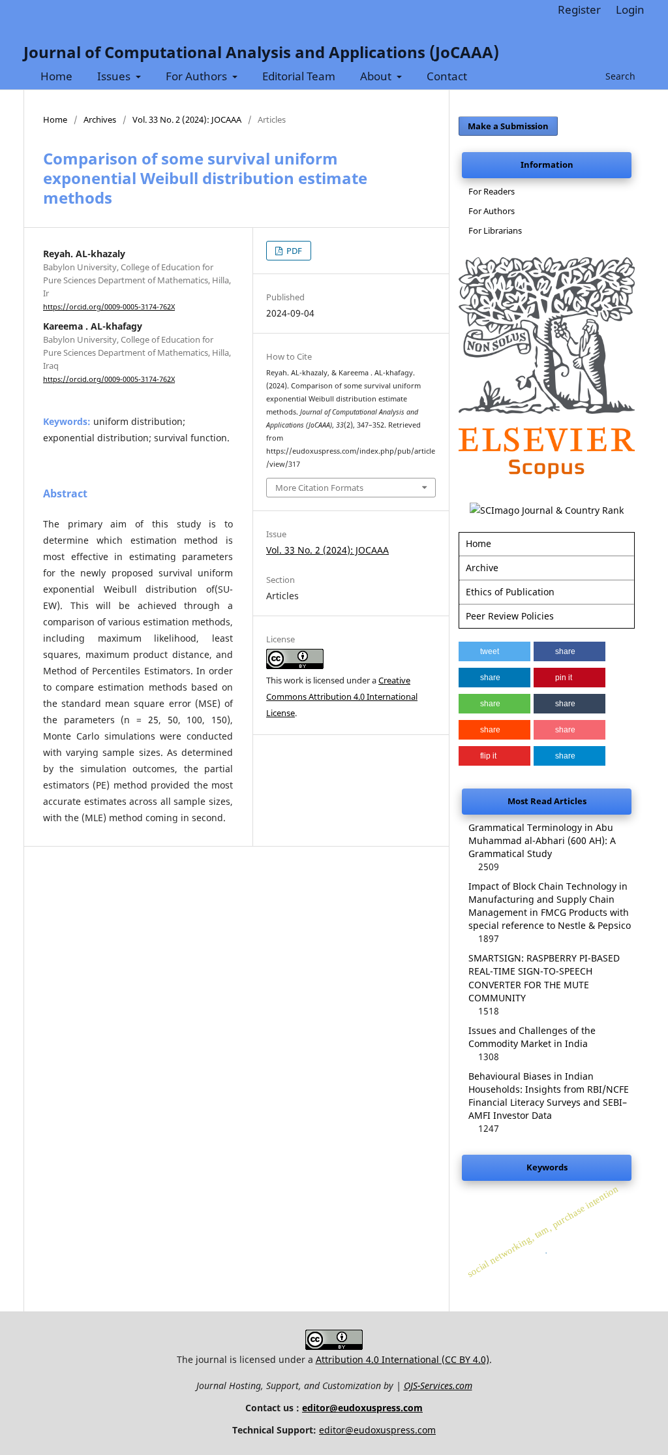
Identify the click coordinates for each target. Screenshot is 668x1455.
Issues (115, 76)
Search (619, 76)
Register (579, 9)
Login (630, 9)
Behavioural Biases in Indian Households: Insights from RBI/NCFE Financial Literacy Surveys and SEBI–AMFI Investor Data (548, 1095)
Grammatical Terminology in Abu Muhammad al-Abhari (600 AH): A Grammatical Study (542, 840)
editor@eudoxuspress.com (362, 1407)
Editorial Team (298, 76)
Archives (100, 119)
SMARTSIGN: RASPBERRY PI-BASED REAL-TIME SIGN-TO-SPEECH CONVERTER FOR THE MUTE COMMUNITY (544, 977)
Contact (447, 76)
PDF (293, 251)
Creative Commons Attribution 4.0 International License (342, 696)
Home (56, 76)
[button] (494, 651)
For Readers (491, 191)
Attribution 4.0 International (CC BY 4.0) (402, 1359)
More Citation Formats (319, 487)
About (377, 76)
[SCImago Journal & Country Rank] (547, 510)
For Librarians (495, 230)
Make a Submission (508, 126)
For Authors (198, 76)
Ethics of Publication (510, 592)
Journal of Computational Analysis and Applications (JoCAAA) (261, 52)
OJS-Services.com (438, 1385)
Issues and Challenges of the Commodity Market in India (532, 1037)
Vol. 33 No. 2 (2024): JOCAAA (186, 119)
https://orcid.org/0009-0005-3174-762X (109, 306)
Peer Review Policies (510, 616)
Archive (482, 567)
